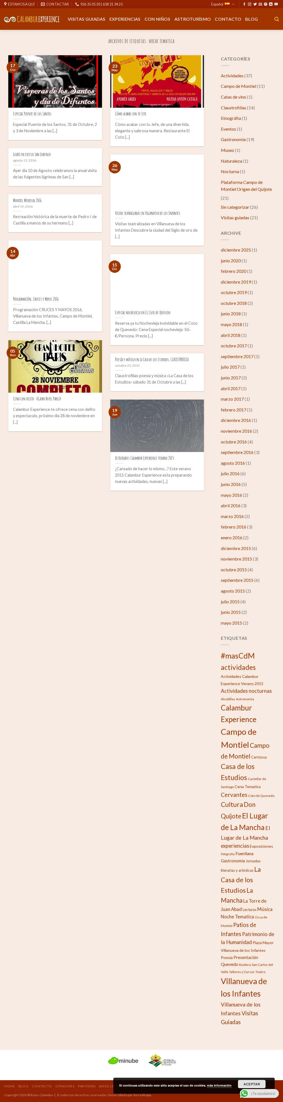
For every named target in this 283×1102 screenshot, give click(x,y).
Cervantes (234, 794)
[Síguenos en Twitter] (255, 4)
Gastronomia (233, 139)
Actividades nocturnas (246, 691)
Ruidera (245, 965)
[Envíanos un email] (260, 4)
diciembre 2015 (236, 548)
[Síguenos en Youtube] (276, 4)
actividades (238, 667)
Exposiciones (261, 846)
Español (217, 4)
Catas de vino (233, 96)
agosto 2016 (233, 463)
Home (9, 1086)
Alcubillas (228, 699)
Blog (251, 19)
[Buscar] (276, 19)
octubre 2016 (234, 441)
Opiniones (65, 1086)
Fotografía (228, 854)
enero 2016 (231, 537)
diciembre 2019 (236, 281)
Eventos (228, 128)
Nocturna (230, 171)
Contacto (228, 19)
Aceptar (251, 1084)
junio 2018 (231, 313)
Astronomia (245, 699)
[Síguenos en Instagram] (249, 4)
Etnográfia (231, 118)
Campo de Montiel (238, 86)
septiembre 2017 (237, 356)
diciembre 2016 (236, 420)
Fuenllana (244, 853)
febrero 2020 (233, 271)
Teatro (260, 972)
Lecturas (249, 909)
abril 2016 (230, 505)
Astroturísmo (192, 19)
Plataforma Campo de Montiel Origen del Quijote (246, 185)
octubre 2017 (234, 345)
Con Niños (158, 19)
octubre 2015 (234, 569)
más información (219, 1085)
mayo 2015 (231, 622)
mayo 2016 (231, 495)
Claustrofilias (233, 107)
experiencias (235, 846)
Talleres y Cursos (242, 972)
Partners (87, 1086)
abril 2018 (230, 335)
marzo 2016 (232, 516)
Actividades (232, 75)
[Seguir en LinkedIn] (270, 4)
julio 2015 (230, 601)
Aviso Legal (110, 1086)
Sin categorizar (235, 207)
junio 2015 (231, 612)
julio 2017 (230, 366)
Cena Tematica (248, 786)
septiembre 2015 (237, 580)
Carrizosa (259, 757)
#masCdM (238, 655)
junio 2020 (231, 260)
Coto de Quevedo (261, 796)
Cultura (232, 804)
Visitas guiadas (87, 19)
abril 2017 (230, 388)
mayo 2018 (231, 324)
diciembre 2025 (236, 249)
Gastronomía (233, 860)
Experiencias (125, 19)
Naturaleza (231, 160)
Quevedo (229, 964)
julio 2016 (230, 473)
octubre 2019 (234, 292)
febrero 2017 (233, 409)
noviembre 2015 (236, 558)
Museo (227, 150)
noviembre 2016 (236, 431)
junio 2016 (231, 484)
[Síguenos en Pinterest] (265, 4)
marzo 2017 (232, 398)
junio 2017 (231, 377)
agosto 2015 (233, 590)
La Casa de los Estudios (241, 879)
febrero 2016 (233, 526)
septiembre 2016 (237, 452)
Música (264, 909)
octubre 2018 (234, 303)
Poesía (227, 957)
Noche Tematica (237, 916)
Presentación (246, 957)
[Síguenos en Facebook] (244, 4)
